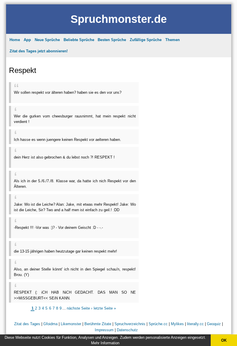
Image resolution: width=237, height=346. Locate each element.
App (27, 40)
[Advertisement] (81, 97)
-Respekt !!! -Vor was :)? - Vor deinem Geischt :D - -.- (58, 227)
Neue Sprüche (47, 40)
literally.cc (195, 324)
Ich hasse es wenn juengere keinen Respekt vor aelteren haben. (67, 139)
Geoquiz (214, 324)
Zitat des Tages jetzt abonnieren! (39, 51)
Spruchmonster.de (119, 19)
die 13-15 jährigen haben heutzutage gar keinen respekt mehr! (65, 251)
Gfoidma (50, 324)
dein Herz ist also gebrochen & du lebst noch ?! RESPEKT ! (64, 157)
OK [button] (224, 340)
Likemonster (71, 324)
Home (15, 40)
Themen (172, 40)
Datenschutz (127, 330)
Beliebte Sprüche (79, 40)
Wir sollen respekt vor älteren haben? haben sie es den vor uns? (67, 92)
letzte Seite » (105, 308)
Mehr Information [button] (105, 343)
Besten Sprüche (112, 40)
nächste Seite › (79, 308)
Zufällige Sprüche (146, 40)
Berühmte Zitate (97, 324)
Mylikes (177, 324)
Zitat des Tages (27, 324)
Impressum (104, 330)
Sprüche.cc (158, 324)
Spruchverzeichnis (129, 324)
